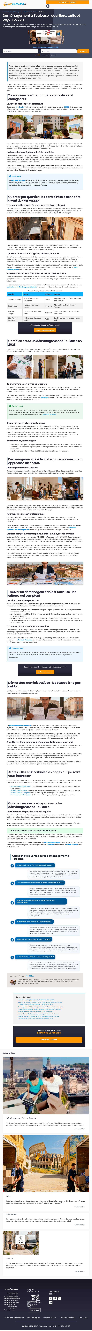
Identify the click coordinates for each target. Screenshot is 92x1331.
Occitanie (25, 12)
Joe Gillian (30, 976)
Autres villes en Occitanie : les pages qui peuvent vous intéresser (38, 1014)
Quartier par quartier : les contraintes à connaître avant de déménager (40, 1002)
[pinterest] (55, 1298)
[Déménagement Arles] (46, 1173)
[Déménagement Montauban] (46, 1221)
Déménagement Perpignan (20, 793)
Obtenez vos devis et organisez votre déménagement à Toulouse (38, 1016)
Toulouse (50, 845)
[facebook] (50, 1298)
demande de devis (49, 415)
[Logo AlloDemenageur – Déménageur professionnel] (15, 3)
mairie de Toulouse (18, 180)
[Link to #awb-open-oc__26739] (48, 6)
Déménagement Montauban (21, 795)
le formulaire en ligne (52, 842)
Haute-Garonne (33, 12)
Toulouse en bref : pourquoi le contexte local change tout (36, 1000)
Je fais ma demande (45, 672)
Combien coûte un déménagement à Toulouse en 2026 (35, 1004)
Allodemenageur (7, 12)
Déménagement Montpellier (20, 786)
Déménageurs (17, 12)
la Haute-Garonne (25, 640)
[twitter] (59, 1298)
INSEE (66, 107)
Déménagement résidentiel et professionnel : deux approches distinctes (40, 1007)
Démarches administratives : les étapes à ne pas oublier (35, 1011)
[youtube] (50, 1302)
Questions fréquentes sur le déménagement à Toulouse (35, 1018)
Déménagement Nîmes (19, 791)
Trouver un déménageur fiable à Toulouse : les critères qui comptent (39, 1009)
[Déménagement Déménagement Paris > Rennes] (46, 1095)
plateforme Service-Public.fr (20, 725)
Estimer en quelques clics (45, 330)
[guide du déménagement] (35, 1295)
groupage (44, 397)
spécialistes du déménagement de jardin (22, 287)
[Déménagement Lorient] (46, 1253)
